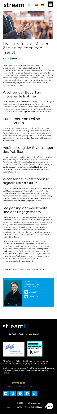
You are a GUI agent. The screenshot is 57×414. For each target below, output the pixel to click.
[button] (36, 292)
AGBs (19, 407)
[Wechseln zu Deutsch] (42, 5)
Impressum (10, 407)
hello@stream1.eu (31, 284)
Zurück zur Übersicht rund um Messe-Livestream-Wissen (25, 270)
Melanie (14, 58)
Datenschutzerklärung (33, 407)
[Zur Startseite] (16, 7)
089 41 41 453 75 (31, 286)
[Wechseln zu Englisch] (36, 5)
